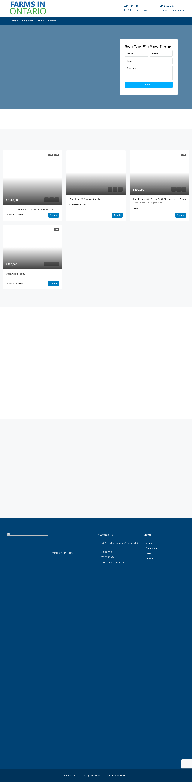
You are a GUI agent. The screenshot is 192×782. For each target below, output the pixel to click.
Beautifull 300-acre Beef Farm (86, 198)
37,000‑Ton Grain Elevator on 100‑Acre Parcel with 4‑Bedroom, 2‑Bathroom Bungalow (55, 209)
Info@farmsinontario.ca (136, 10)
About (41, 21)
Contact (52, 21)
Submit (148, 84)
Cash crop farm (15, 273)
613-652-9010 (107, 552)
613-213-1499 (132, 6)
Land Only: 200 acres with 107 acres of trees (159, 198)
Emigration (27, 21)
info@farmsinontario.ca (112, 562)
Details (53, 215)
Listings (14, 21)
